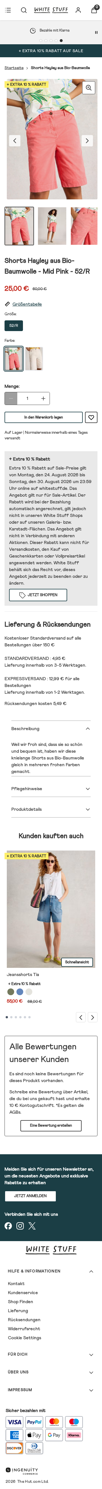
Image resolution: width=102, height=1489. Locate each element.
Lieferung (18, 1311)
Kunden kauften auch (51, 836)
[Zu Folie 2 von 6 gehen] (11, 1017)
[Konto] (78, 10)
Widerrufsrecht (24, 1329)
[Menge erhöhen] (43, 398)
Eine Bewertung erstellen (51, 1125)
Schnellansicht (77, 962)
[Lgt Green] (10, 991)
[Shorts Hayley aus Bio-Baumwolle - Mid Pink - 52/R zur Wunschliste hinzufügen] (91, 417)
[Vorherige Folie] (81, 1017)
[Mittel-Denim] (19, 991)
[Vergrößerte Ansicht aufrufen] (88, 87)
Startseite (14, 68)
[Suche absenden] (23, 10)
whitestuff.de (53, 488)
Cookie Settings (24, 1338)
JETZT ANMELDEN (30, 1196)
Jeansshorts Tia (23, 974)
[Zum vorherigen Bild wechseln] (14, 140)
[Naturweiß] (29, 991)
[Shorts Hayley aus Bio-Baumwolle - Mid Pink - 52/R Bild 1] (19, 226)
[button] (51, 304)
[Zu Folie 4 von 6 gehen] (20, 1017)
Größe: (11, 314)
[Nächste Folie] (92, 1017)
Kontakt (16, 1283)
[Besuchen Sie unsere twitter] (32, 1226)
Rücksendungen (24, 1320)
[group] (51, 140)
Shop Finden (20, 1301)
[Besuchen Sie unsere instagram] (20, 1226)
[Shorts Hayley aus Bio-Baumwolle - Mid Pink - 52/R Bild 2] (52, 226)
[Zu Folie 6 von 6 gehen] (29, 1017)
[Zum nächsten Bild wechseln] (87, 140)
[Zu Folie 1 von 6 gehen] (7, 1017)
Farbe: (10, 341)
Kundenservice (23, 1292)
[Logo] (51, 10)
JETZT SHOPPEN (43, 595)
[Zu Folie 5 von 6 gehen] (25, 1017)
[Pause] (96, 32)
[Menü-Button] (8, 10)
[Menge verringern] (11, 398)
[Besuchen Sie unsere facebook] (8, 1226)
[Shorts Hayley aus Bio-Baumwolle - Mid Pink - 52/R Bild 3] (85, 226)
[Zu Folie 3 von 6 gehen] (16, 1017)
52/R (13, 326)
